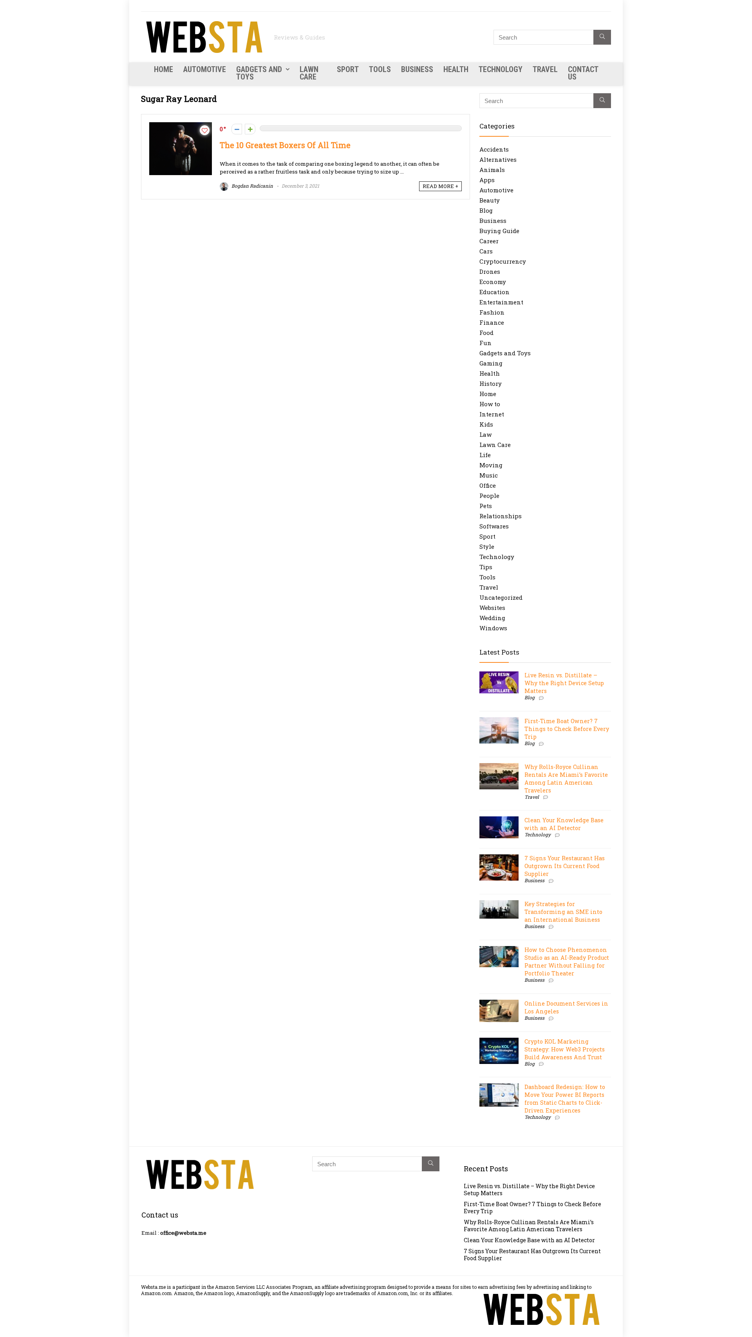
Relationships (500, 516)
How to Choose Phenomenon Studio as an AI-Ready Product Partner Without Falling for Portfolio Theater (566, 961)
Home (163, 69)
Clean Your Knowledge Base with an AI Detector (564, 824)
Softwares (494, 526)
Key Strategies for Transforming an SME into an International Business (563, 911)
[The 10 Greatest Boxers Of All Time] (180, 126)
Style (486, 546)
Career (489, 241)
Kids (486, 424)
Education (494, 292)
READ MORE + (440, 186)
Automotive (204, 69)
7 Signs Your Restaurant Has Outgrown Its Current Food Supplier (564, 865)
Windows (493, 628)
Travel (545, 69)
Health (455, 69)
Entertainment (501, 302)
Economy (492, 282)
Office (487, 485)
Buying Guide (499, 231)
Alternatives (498, 159)
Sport (348, 69)
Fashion (491, 312)
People (489, 495)
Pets (485, 506)
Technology (500, 69)
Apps (487, 180)
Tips (485, 567)
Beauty (489, 200)
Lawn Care (309, 73)
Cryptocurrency (502, 261)
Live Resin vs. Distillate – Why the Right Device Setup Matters (564, 683)
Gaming (491, 363)
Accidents (494, 149)
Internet (491, 414)
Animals (492, 170)
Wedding (492, 618)
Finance (491, 322)
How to (489, 404)
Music (488, 475)
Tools (380, 69)
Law (485, 434)
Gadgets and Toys (259, 73)
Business (417, 69)
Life (485, 455)
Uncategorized (500, 597)
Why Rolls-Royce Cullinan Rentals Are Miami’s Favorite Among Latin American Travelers (566, 778)
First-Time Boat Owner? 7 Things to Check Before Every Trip (566, 728)
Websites (492, 608)
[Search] (602, 37)
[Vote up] (250, 129)
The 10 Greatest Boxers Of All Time (285, 145)
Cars (486, 251)
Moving (491, 465)
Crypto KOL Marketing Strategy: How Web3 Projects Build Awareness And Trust (564, 1049)
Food (486, 333)
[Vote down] (236, 129)
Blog (486, 210)
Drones (489, 271)
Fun (485, 343)
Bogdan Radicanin (251, 186)
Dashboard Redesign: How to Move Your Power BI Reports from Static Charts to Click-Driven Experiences (564, 1098)
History (490, 383)
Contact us (583, 73)
